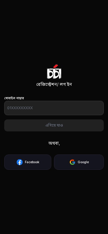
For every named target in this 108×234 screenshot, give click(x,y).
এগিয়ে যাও (54, 125)
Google (83, 162)
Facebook (32, 162)
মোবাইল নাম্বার (14, 98)
